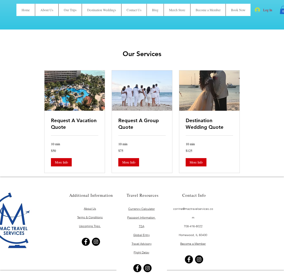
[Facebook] (86, 242)
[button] (238, 10)
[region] (90, 213)
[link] (74, 123)
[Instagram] (96, 242)
